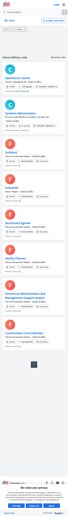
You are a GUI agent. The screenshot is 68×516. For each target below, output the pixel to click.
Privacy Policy (9, 513)
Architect (11, 152)
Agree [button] (52, 505)
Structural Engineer (18, 223)
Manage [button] (16, 505)
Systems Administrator (20, 113)
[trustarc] (59, 513)
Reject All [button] (34, 505)
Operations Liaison (17, 78)
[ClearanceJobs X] (52, 482)
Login (57, 4)
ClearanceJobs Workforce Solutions (21, 117)
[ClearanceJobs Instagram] (63, 482)
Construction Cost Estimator (24, 333)
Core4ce (8, 81)
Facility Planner (15, 258)
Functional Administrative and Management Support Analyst (25, 296)
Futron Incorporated (14, 156)
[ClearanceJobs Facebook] (47, 482)
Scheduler (12, 188)
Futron (8, 191)
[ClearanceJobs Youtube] (57, 482)
